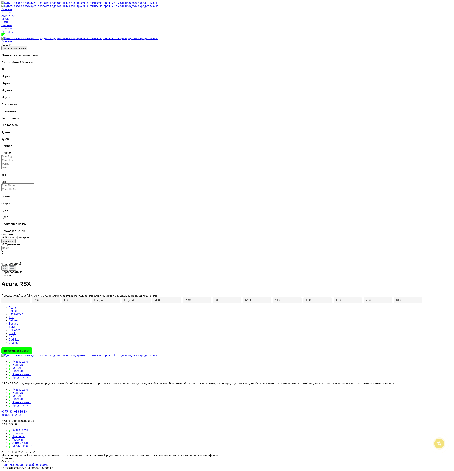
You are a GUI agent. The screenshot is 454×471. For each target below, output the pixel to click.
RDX (188, 300)
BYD (12, 336)
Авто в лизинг (21, 374)
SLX (278, 300)
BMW (12, 326)
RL (217, 300)
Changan (14, 342)
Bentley (13, 323)
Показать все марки (16, 350)
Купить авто (20, 361)
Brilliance (14, 329)
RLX (399, 300)
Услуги (6, 15)
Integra (98, 300)
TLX (308, 300)
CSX (37, 300)
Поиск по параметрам (14, 48)
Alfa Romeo (16, 314)
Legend (129, 300)
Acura (12, 307)
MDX (157, 300)
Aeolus (13, 310)
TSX (338, 300)
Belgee (13, 320)
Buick (12, 333)
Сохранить (8, 241)
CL (5, 300)
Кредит (6, 18)
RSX (248, 300)
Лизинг (5, 22)
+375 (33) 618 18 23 (14, 411)
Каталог (6, 12)
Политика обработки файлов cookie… (26, 464)
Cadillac (14, 339)
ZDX (369, 300)
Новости (7, 28)
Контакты (7, 31)
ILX (66, 300)
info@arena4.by (11, 414)
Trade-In (6, 25)
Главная (6, 9)
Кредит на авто (22, 377)
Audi (11, 317)
